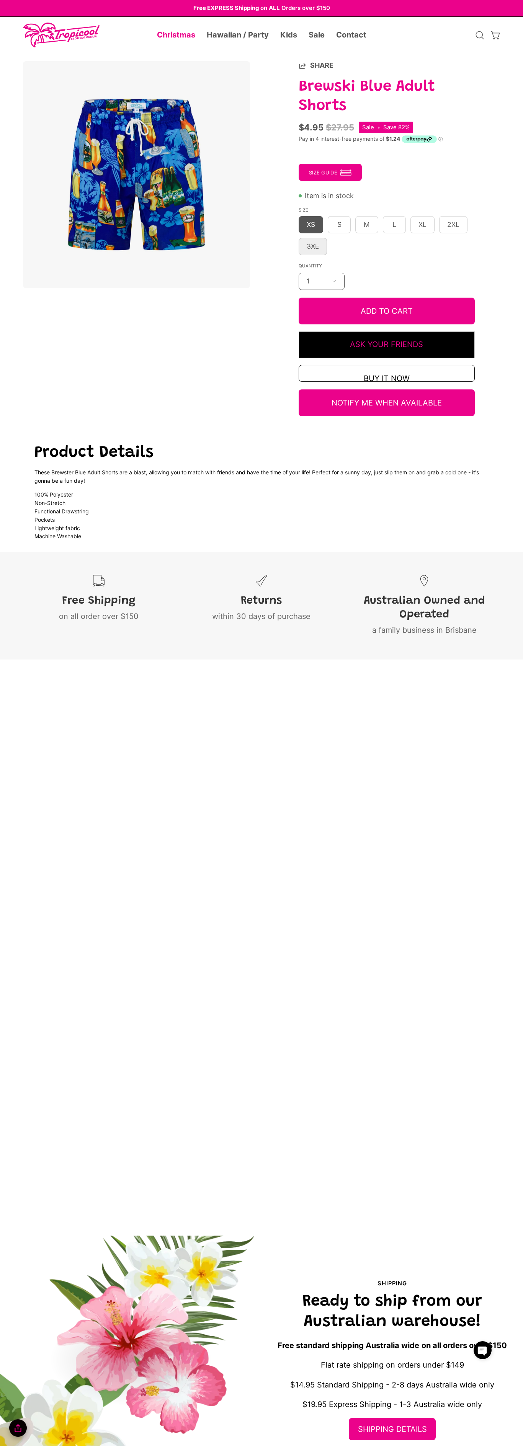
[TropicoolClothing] (61, 35)
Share (321, 65)
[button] (176, 35)
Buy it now (387, 378)
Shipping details (392, 1429)
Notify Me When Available (387, 402)
